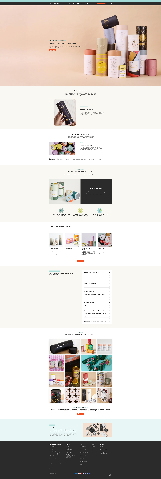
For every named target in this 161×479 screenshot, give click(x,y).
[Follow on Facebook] (49, 468)
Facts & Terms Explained (103, 449)
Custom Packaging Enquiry (101, 3)
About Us (86, 3)
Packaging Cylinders (83, 455)
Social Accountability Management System (103, 453)
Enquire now (52, 50)
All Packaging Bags (83, 446)
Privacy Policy (102, 446)
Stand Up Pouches (83, 449)
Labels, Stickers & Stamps (84, 452)
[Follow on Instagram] (51, 468)
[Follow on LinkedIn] (56, 468)
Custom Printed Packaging (77, 3)
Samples (81, 464)
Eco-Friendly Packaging (83, 461)
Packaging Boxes (82, 458)
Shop (70, 3)
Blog (91, 3)
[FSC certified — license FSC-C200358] (110, 473)
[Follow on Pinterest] (53, 468)
